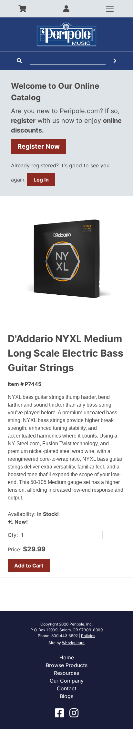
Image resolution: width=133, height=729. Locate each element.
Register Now (38, 146)
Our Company (67, 680)
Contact (67, 688)
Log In (41, 179)
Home (66, 657)
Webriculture (73, 642)
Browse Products (66, 665)
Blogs (66, 696)
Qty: (13, 535)
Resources (66, 673)
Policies (88, 635)
